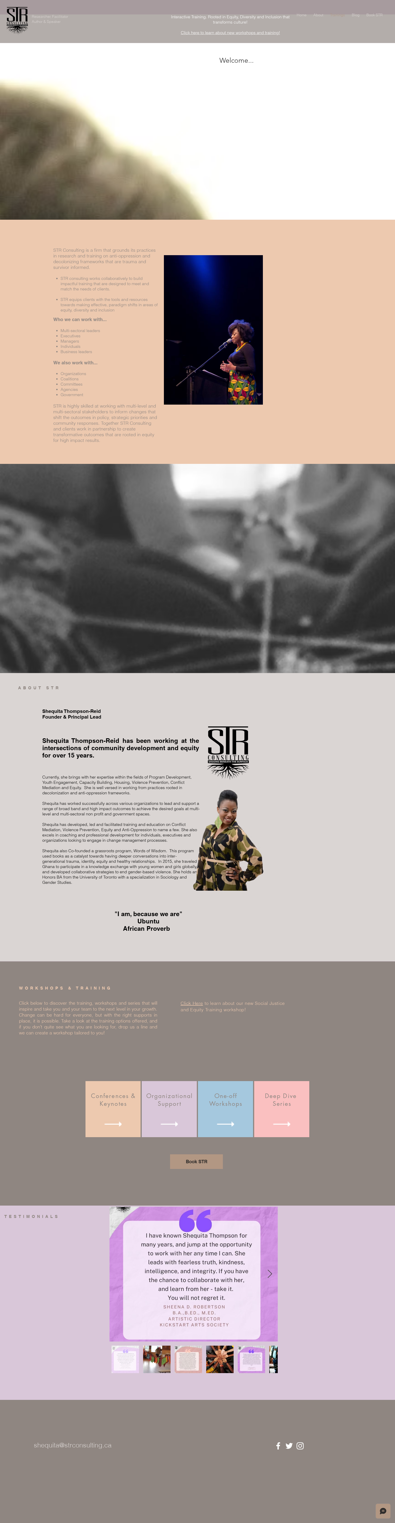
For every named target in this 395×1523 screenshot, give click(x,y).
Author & (39, 21)
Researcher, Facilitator (50, 16)
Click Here (192, 1003)
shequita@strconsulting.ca (73, 1445)
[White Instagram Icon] (300, 1446)
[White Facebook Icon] (278, 1446)
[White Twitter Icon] (289, 1446)
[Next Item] (269, 1274)
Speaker (54, 21)
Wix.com (79, 1512)
